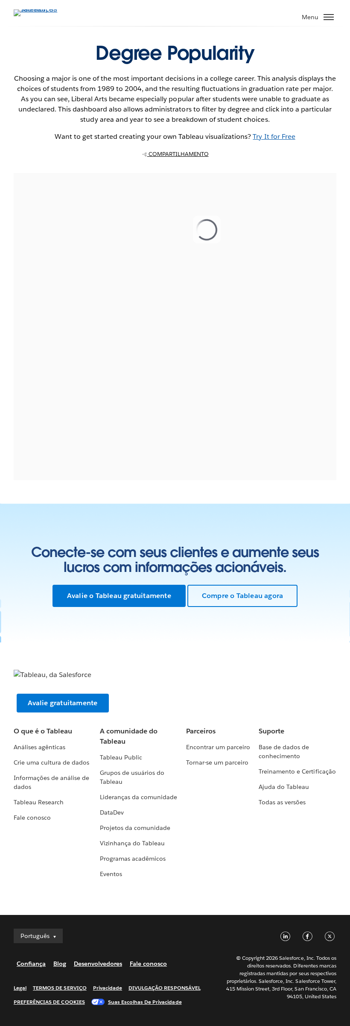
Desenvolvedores (98, 963)
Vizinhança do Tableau (132, 843)
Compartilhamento (178, 154)
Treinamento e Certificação (297, 771)
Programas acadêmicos (133, 858)
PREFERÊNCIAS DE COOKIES (49, 1001)
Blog (59, 963)
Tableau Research (39, 802)
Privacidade (107, 987)
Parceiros (201, 731)
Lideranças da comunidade (138, 797)
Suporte (271, 731)
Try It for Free (274, 136)
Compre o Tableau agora (242, 595)
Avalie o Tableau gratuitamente (119, 595)
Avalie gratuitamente (63, 702)
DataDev (112, 812)
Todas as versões (282, 802)
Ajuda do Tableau (284, 787)
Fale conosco (32, 817)
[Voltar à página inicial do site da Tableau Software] (43, 9)
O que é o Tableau (43, 731)
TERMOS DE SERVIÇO (60, 987)
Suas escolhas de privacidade (145, 1001)
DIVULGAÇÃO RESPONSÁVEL (164, 987)
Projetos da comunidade (135, 828)
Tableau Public (121, 757)
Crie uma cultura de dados (51, 762)
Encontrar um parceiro (218, 747)
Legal (20, 987)
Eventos (111, 874)
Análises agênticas (39, 747)
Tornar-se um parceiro (217, 762)
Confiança (31, 963)
